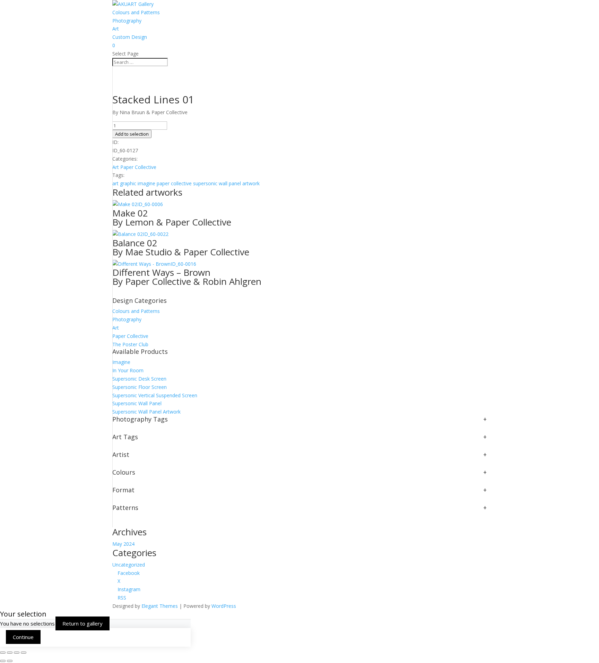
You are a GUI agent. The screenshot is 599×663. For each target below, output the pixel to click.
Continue (23, 637)
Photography (126, 20)
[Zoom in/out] (3, 653)
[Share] (16, 653)
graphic (128, 183)
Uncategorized (128, 564)
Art (115, 28)
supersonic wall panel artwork (226, 183)
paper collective (174, 183)
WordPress (223, 606)
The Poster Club (130, 344)
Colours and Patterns (136, 12)
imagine (146, 183)
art (115, 183)
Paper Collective (138, 167)
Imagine (121, 362)
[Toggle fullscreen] (9, 653)
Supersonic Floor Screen (139, 387)
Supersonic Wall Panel (137, 403)
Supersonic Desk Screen (139, 378)
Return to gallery (82, 623)
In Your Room (128, 370)
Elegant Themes (159, 606)
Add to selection (132, 134)
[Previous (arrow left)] (3, 661)
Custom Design (129, 37)
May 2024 (123, 544)
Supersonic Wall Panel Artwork (146, 411)
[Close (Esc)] (23, 653)
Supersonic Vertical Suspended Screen (154, 395)
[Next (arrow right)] (9, 661)
